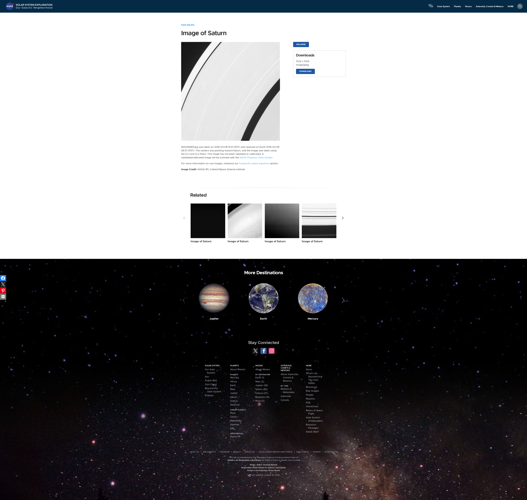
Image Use (250, 452)
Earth (263, 318)
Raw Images (187, 25)
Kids (308, 403)
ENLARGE (301, 44)
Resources (311, 387)
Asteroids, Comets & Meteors (286, 368)
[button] (511, 6)
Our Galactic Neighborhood (34, 8)
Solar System (212, 366)
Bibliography (209, 452)
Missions (310, 399)
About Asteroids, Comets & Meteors (290, 377)
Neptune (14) (262, 397)
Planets (234, 366)
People (309, 395)
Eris (232, 428)
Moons (259, 366)
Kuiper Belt (211, 380)
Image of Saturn (201, 241)
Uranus (234, 401)
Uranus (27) (261, 393)
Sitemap (317, 452)
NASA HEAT (312, 432)
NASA (10, 6)
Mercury (313, 318)
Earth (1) (259, 378)
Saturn (233, 397)
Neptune (235, 405)
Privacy (237, 452)
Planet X (234, 437)
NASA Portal (302, 452)
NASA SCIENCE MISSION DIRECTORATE (275, 452)
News (309, 369)
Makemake (236, 421)
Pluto (233, 413)
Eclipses (209, 395)
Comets (285, 400)
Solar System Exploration (34, 4)
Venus (233, 382)
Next (343, 218)
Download (305, 71)
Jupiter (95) (261, 385)
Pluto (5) (260, 401)
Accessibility (330, 452)
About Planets (237, 369)
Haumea (234, 425)
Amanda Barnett (270, 465)
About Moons (262, 369)
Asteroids (286, 396)
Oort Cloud (211, 384)
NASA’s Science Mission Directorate (282, 460)
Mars (232, 389)
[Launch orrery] (430, 7)
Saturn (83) (261, 389)
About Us (194, 452)
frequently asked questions (254, 163)
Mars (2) (259, 382)
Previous (184, 218)
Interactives (312, 406)
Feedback (224, 452)
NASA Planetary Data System (256, 157)
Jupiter (214, 318)
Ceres (233, 417)
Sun (207, 377)
